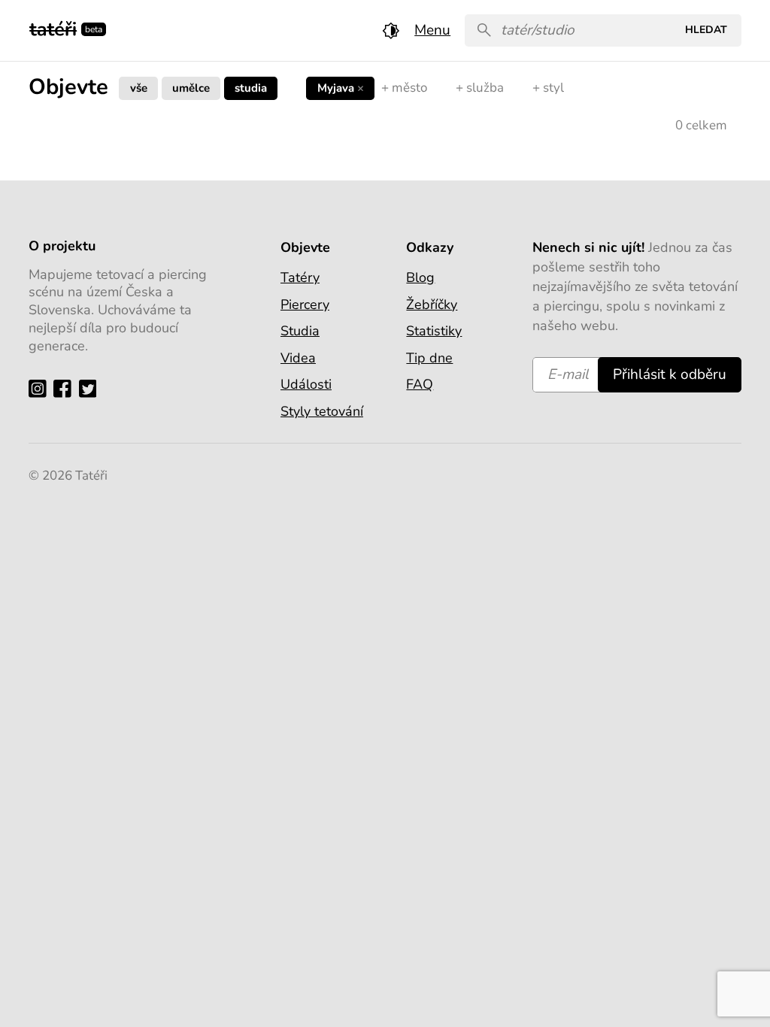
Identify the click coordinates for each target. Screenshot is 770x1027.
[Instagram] (41, 388)
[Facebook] (65, 388)
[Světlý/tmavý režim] (391, 30)
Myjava (340, 87)
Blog (420, 277)
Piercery (304, 304)
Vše (138, 87)
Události (306, 384)
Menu (432, 30)
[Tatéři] (53, 27)
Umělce (191, 87)
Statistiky (434, 331)
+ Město (404, 87)
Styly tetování (321, 411)
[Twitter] (91, 388)
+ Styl (548, 87)
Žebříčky (431, 304)
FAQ (419, 384)
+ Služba (480, 87)
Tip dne (429, 358)
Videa (298, 358)
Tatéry (300, 277)
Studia (251, 87)
